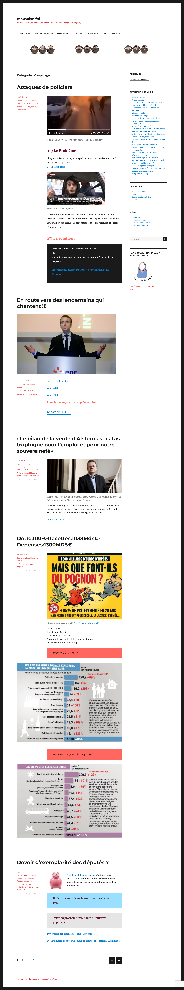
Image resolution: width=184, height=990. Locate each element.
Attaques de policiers (44, 87)
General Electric (29, 473)
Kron (19, 476)
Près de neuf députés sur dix (81, 875)
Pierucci (36, 476)
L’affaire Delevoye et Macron (143, 137)
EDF (29, 390)
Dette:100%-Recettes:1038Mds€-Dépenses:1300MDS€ (58, 541)
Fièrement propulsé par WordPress (43, 979)
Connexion (136, 218)
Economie (77, 33)
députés (31, 884)
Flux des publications (140, 220)
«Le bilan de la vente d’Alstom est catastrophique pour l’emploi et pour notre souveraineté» (69, 444)
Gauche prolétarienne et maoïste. (145, 131)
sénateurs (21, 890)
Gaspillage (62, 33)
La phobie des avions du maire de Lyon (147, 118)
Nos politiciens (24, 33)
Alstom (24, 390)
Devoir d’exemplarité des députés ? (63, 862)
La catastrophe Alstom (58, 381)
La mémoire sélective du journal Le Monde (148, 129)
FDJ (33, 390)
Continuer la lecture (57, 519)
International (92, 33)
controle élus (22, 884)
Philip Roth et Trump (140, 174)
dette (25, 564)
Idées (105, 33)
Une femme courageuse (141, 116)
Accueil (134, 200)
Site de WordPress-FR (140, 225)
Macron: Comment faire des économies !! (148, 160)
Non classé (21, 103)
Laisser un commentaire (27, 113)
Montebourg (27, 476)
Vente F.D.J (52, 395)
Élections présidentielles (141, 197)
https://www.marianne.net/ (86, 623)
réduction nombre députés (28, 887)
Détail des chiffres (56, 167)
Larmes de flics (138, 124)
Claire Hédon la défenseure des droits (70, 269)
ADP (19, 390)
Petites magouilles (44, 33)
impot (30, 564)
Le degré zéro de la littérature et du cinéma (148, 134)
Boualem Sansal (138, 100)
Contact (135, 194)
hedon (33, 107)
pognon (20, 567)
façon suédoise (89, 934)
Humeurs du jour (138, 192)
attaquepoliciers (23, 107)
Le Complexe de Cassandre (142, 126)
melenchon (21, 109)
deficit (19, 564)
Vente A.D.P (52, 388)
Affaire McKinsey (138, 97)
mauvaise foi (28, 19)
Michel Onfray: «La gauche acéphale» (146, 121)
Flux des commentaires (141, 223)
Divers (114, 33)
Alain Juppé (114, 941)
